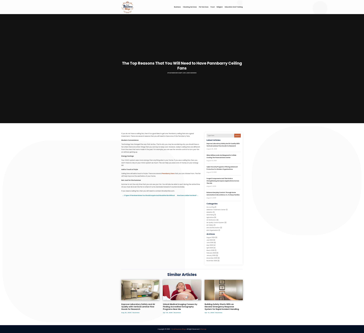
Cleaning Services (190, 7)
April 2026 (210, 248)
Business (177, 7)
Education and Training (234, 7)
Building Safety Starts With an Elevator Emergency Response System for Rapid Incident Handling (222, 306)
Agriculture (210, 217)
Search (237, 136)
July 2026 (210, 240)
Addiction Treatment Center (216, 210)
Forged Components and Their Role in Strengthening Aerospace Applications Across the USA (223, 181)
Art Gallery (210, 225)
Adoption (210, 212)
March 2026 (210, 250)
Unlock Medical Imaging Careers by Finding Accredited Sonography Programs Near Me (180, 306)
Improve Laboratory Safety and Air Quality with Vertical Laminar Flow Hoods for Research (138, 306)
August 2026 (211, 237)
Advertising (210, 215)
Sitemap (203, 329)
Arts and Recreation (213, 228)
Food (213, 7)
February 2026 (211, 253)
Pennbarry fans (168, 173)
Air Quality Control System (215, 222)
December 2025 (212, 258)
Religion (220, 7)
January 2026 (211, 255)
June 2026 (210, 243)
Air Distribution (211, 220)
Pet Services (203, 7)
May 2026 (210, 245)
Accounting (210, 207)
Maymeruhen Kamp (175, 73)
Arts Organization (212, 230)
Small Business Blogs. (178, 329)
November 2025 (212, 261)
